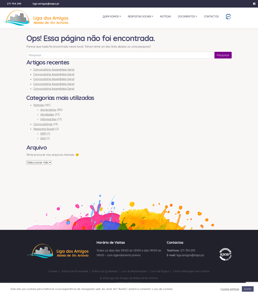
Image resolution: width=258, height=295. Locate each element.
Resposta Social (43, 129)
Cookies (53, 271)
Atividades (47, 114)
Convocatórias (42, 124)
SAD (43, 138)
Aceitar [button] (248, 288)
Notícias (38, 105)
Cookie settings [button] (229, 289)
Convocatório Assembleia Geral (53, 69)
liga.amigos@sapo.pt (46, 3)
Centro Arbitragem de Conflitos (191, 271)
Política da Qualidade (104, 271)
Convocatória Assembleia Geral (53, 74)
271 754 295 (14, 3)
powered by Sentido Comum (129, 282)
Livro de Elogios (160, 271)
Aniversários (48, 110)
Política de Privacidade (75, 271)
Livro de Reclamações (134, 271)
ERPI (43, 133)
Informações (48, 119)
